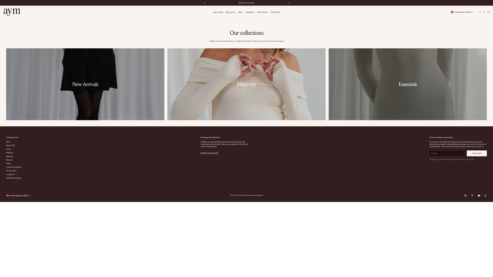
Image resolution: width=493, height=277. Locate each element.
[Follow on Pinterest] (472, 195)
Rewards (9, 156)
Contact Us (10, 174)
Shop (240, 12)
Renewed (276, 12)
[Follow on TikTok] (485, 195)
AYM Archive (262, 12)
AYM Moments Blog (13, 178)
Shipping (9, 153)
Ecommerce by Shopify (255, 195)
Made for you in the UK (209, 153)
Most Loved (230, 12)
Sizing (8, 149)
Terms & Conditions (13, 167)
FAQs (8, 163)
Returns (9, 160)
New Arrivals (218, 12)
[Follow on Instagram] (465, 195)
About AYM (10, 145)
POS (242, 195)
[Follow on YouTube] (479, 195)
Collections (249, 12)
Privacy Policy (11, 171)
